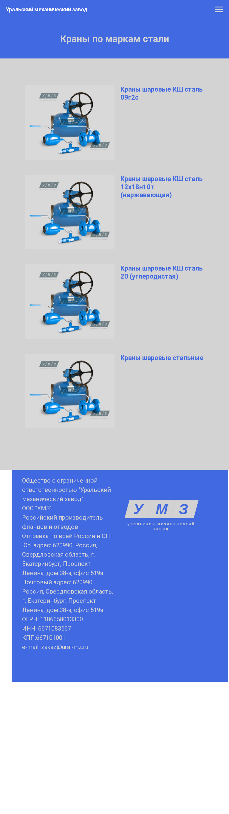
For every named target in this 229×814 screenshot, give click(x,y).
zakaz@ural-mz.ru (64, 647)
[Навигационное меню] (219, 10)
